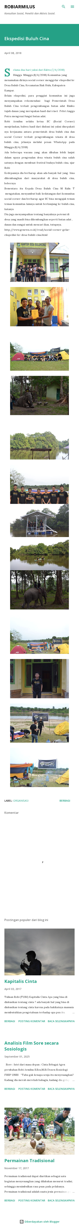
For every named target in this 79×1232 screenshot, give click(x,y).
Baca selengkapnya (61, 1021)
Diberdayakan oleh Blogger (42, 1221)
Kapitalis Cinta (20, 981)
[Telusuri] (63, 6)
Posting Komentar (31, 1021)
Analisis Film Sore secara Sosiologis (31, 1046)
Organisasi (20, 800)
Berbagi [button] (65, 800)
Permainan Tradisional (29, 1160)
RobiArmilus (19, 7)
